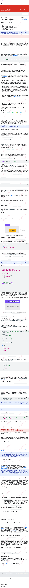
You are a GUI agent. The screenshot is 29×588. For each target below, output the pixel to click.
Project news (2, 581)
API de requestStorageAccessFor (12, 72)
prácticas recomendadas (17, 96)
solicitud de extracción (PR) (9, 460)
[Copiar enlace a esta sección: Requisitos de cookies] (9, 205)
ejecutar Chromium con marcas (12, 395)
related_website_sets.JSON (4, 466)
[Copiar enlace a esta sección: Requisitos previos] (8, 375)
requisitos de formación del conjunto (15, 449)
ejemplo (18, 487)
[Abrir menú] (1, 1)
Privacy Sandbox (2, 17)
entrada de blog (20, 33)
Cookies (2, 3)
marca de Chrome (3, 379)
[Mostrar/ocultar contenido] (5, 24)
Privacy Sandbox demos (22, 581)
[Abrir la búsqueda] (17, 0)
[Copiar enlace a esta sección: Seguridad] (5, 212)
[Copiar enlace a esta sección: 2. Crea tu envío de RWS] (10, 441)
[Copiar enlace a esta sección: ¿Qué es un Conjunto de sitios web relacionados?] (22, 50)
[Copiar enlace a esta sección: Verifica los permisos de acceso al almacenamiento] (19, 168)
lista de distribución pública (8, 563)
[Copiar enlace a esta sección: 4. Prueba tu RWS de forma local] (13, 459)
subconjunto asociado (16, 55)
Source (24, 112)
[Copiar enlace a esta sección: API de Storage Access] (9, 110)
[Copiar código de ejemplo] (27, 57)
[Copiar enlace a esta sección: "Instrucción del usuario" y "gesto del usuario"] (17, 526)
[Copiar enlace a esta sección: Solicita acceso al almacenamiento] (11, 251)
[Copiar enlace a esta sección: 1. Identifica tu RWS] (8, 435)
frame (11, 195)
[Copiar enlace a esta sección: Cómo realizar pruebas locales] (14, 373)
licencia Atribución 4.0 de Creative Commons (23, 573)
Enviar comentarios (24, 19)
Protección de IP (16, 473)
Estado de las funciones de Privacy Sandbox (6, 9)
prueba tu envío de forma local (23, 460)
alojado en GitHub (25, 62)
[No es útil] (27, 17)
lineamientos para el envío (4, 76)
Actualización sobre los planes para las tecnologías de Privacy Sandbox (14, 430)
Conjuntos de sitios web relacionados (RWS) (8, 39)
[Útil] (26, 17)
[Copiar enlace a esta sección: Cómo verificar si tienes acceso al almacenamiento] (16, 237)
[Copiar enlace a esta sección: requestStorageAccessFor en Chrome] (14, 147)
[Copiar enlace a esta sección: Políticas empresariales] (11, 493)
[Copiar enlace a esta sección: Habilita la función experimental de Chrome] (17, 381)
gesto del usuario (18, 140)
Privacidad (6, 584)
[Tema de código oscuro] (26, 57)
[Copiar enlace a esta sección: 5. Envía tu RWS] (7, 464)
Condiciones (2, 584)
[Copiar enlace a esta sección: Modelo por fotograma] (9, 193)
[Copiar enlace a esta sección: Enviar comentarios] (10, 556)
